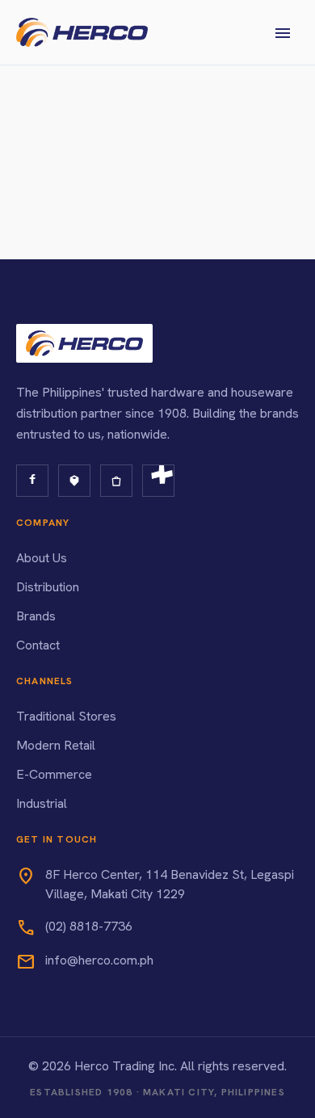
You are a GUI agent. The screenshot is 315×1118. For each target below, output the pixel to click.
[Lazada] (74, 480)
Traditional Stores (66, 716)
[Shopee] (116, 480)
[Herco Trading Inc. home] (82, 32)
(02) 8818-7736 (88, 926)
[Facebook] (32, 480)
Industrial (41, 803)
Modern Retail (55, 745)
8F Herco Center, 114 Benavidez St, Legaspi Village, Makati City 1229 (169, 884)
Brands (36, 615)
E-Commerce (54, 774)
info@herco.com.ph (99, 960)
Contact (38, 645)
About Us (41, 557)
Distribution (47, 586)
